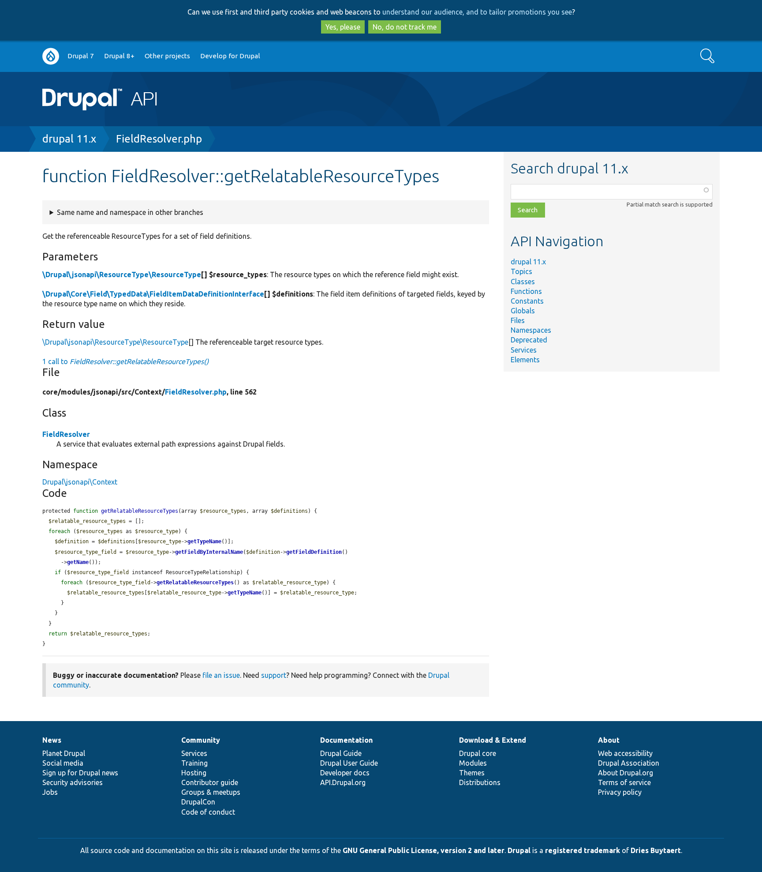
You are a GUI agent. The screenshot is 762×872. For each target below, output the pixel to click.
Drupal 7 (80, 56)
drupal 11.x (69, 139)
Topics (521, 271)
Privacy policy (620, 792)
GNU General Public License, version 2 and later (423, 850)
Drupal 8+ (119, 56)
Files (518, 320)
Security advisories (72, 782)
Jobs (50, 792)
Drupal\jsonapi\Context (79, 482)
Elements (525, 360)
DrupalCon (198, 802)
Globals (523, 311)
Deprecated (529, 340)
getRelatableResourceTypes (195, 582)
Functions (526, 291)
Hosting (193, 773)
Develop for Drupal (230, 56)
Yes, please (342, 27)
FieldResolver (66, 434)
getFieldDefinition (314, 552)
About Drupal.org (625, 773)
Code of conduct (208, 812)
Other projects (167, 56)
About (609, 740)
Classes (523, 282)
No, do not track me (405, 27)
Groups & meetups (210, 792)
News (51, 740)
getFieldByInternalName (209, 552)
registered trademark (582, 850)
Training (194, 763)
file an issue (221, 675)
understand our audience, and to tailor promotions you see (477, 12)
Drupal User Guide (349, 763)
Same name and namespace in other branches (130, 212)
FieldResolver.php (159, 139)
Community (200, 740)
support (273, 675)
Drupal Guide (341, 753)
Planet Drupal (63, 753)
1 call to (125, 361)
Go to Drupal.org (50, 56)
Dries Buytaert (656, 850)
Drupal (519, 850)
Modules (473, 763)
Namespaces (531, 330)
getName (78, 562)
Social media (62, 763)
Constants (527, 301)
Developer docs (345, 773)
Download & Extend (492, 740)
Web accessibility (625, 753)
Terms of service (624, 782)
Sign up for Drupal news (80, 773)
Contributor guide (209, 782)
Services (524, 350)
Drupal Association (628, 763)
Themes (472, 773)
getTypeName (204, 541)
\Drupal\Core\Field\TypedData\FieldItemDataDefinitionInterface (153, 294)
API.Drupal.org (343, 782)
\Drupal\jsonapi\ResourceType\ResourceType (121, 274)
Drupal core (477, 753)
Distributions (480, 782)
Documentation (346, 740)
